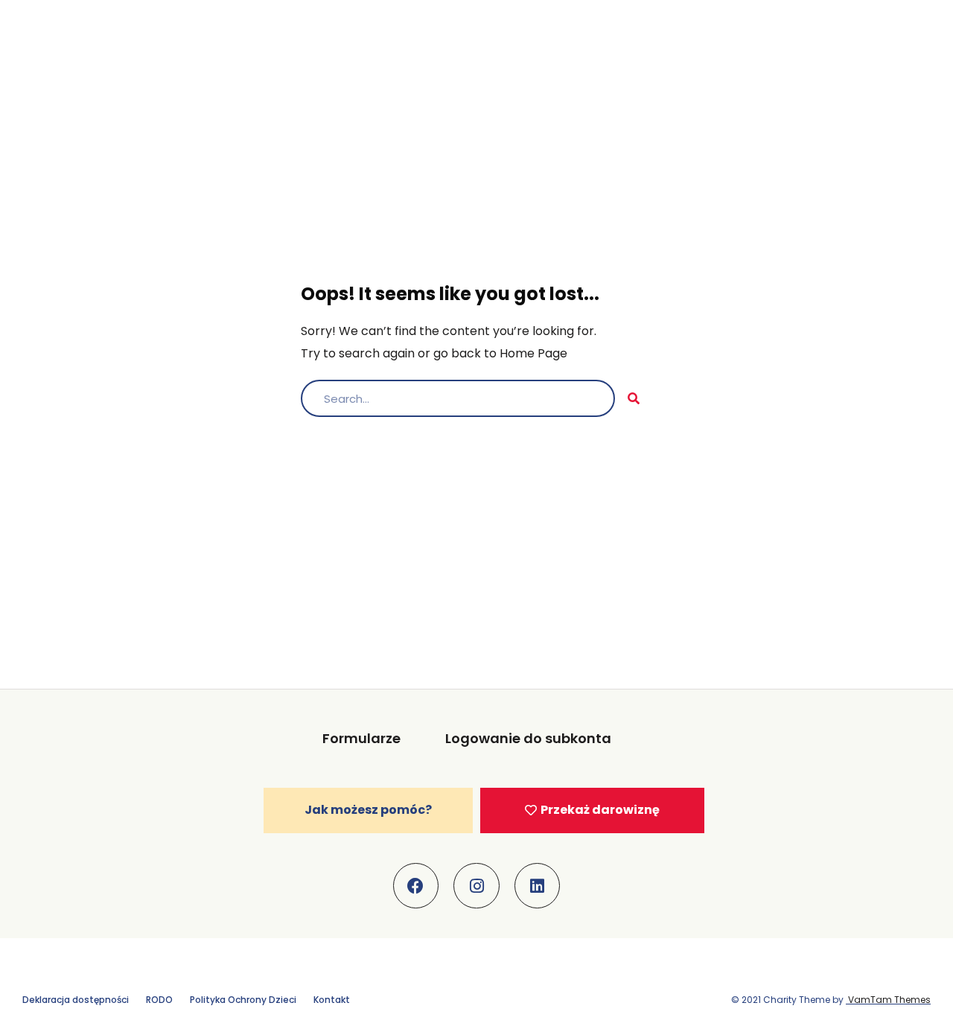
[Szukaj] (633, 398)
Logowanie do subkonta (528, 738)
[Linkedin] (537, 886)
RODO (159, 999)
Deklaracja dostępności (75, 999)
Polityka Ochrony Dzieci (243, 999)
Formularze (361, 738)
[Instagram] (476, 886)
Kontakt (331, 999)
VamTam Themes (888, 999)
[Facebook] (416, 886)
